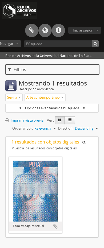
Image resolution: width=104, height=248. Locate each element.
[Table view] (70, 120)
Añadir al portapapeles (55, 226)
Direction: (65, 128)
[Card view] (60, 120)
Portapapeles (31, 30)
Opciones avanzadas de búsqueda (52, 108)
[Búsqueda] (95, 43)
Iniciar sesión (83, 30)
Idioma (45, 30)
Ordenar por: (22, 128)
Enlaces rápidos (58, 30)
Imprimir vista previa (26, 120)
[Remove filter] (20, 97)
